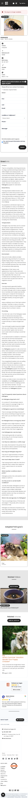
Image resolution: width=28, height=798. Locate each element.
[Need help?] (3, 795)
